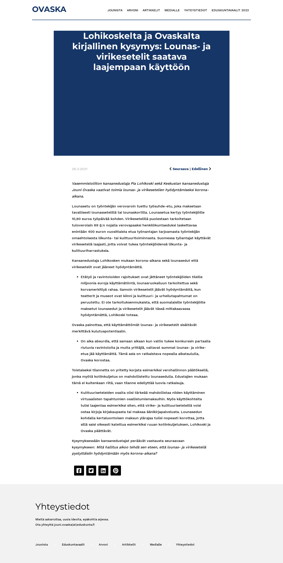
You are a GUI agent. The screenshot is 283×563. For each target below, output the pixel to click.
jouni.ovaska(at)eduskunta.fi (74, 524)
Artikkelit (151, 10)
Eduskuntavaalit (73, 544)
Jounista (114, 10)
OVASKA (49, 9)
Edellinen (200, 169)
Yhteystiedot (195, 10)
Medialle (172, 10)
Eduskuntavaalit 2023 (230, 10)
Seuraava (181, 169)
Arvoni (132, 10)
